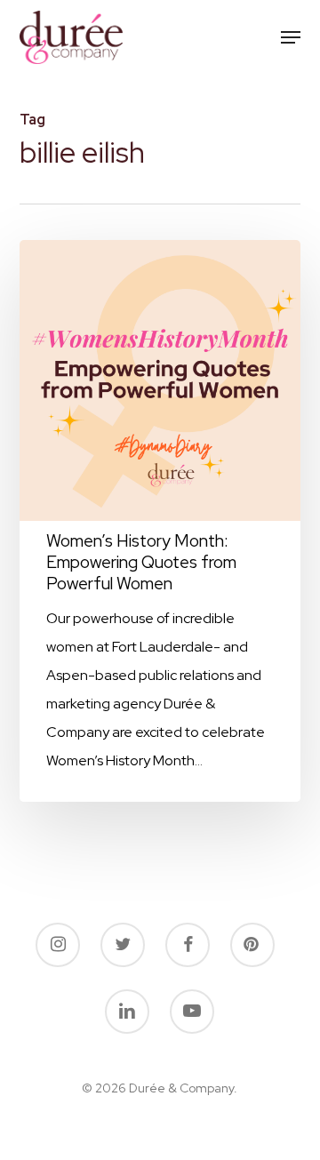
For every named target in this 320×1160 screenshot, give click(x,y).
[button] (290, 37)
